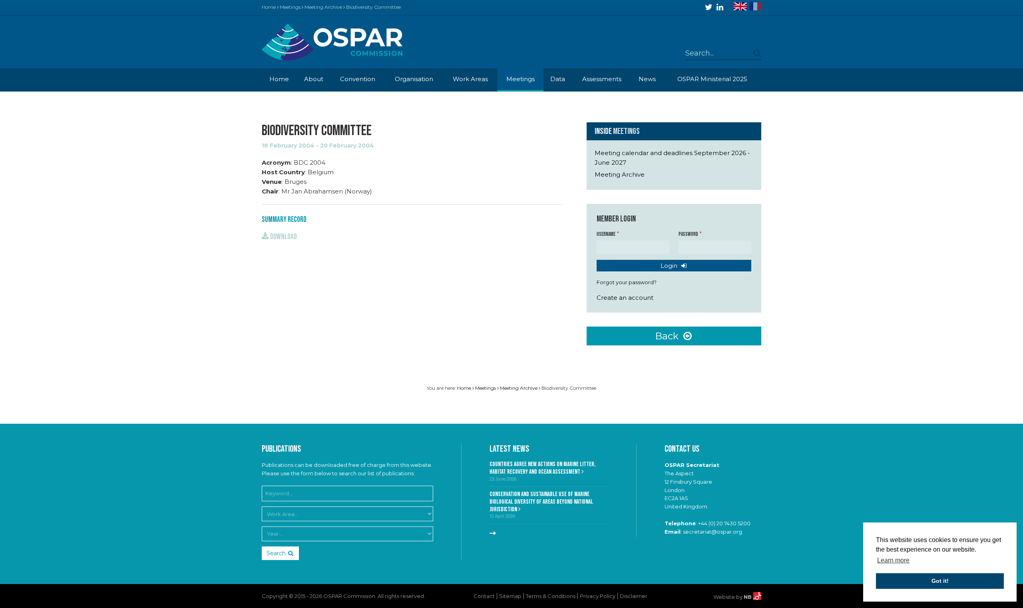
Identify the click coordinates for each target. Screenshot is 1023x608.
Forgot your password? (627, 282)
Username (606, 234)
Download (283, 236)
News (647, 79)
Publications (281, 449)
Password (689, 234)
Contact (484, 596)
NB (748, 597)
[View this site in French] (755, 6)
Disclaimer (633, 596)
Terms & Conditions (550, 596)
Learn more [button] (893, 560)
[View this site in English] (740, 6)
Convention (357, 79)
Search (276, 553)
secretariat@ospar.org (712, 531)
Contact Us (682, 449)
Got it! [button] (940, 581)
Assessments (601, 79)
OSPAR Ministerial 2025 (712, 79)
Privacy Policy (597, 596)
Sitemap (510, 596)
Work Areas (470, 79)
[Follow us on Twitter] (709, 7)
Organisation (414, 79)
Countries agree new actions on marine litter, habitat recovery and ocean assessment (542, 468)
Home (269, 7)
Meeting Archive (323, 7)
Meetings (290, 7)
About (313, 79)
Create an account (625, 297)
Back (668, 336)
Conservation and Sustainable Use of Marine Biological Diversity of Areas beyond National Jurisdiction (541, 501)
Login (670, 265)
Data (557, 79)
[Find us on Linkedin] (719, 7)
